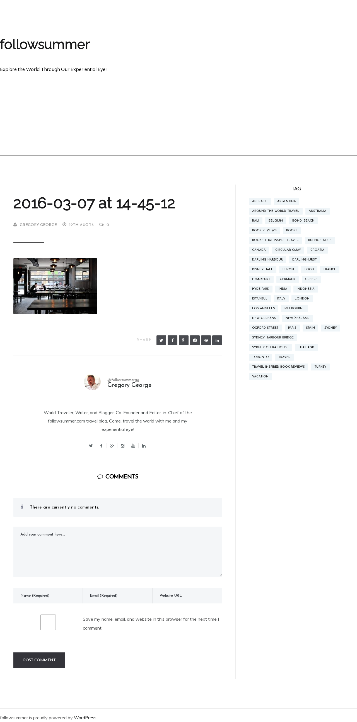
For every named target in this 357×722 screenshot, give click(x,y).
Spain (310, 328)
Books (292, 230)
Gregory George (38, 225)
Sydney (330, 328)
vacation (260, 376)
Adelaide (260, 201)
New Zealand (298, 318)
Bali (255, 220)
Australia (317, 211)
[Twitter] (161, 340)
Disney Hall (262, 269)
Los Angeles (263, 308)
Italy (281, 298)
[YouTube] (133, 445)
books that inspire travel (275, 240)
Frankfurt (261, 279)
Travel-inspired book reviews (278, 367)
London (302, 298)
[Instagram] (123, 445)
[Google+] (112, 445)
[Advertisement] (178, 114)
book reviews (264, 230)
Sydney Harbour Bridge (273, 337)
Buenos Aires (320, 240)
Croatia (317, 250)
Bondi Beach (303, 220)
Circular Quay (288, 250)
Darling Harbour (267, 259)
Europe (289, 269)
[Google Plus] (184, 340)
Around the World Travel (275, 211)
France (330, 269)
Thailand (306, 347)
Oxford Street (265, 328)
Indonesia (306, 289)
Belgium (276, 220)
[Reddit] (195, 340)
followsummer (45, 44)
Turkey (320, 367)
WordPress (85, 717)
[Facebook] (172, 340)
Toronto (260, 357)
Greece (311, 279)
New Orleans (264, 318)
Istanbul (259, 298)
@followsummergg (123, 380)
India (283, 289)
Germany (288, 279)
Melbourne (294, 308)
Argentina (286, 201)
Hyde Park (260, 289)
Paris (292, 328)
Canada (259, 250)
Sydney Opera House (270, 347)
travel (284, 357)
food (309, 269)
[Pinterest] (206, 340)
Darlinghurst (304, 259)
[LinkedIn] (217, 340)
